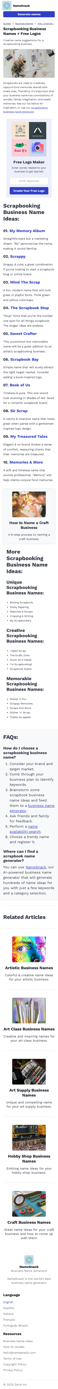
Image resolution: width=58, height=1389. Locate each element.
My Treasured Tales (29, 436)
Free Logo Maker (28, 162)
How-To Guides (13, 1346)
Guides (7, 23)
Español (8, 1308)
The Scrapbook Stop (29, 308)
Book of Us (20, 385)
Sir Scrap (19, 411)
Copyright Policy (14, 1364)
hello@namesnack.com (19, 1352)
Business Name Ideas (18, 1341)
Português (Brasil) (15, 1325)
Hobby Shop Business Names (29, 1158)
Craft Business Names (29, 1222)
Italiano (8, 1313)
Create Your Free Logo (29, 190)
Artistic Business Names (29, 968)
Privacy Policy (12, 1370)
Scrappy (18, 256)
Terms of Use (12, 1358)
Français (9, 1319)
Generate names (29, 14)
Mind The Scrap (25, 282)
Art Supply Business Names (29, 1092)
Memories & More (26, 462)
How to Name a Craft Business (28, 525)
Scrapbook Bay (24, 359)
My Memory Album (27, 231)
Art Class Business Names (29, 1029)
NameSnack (36, 867)
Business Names (24, 23)
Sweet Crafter (23, 333)
